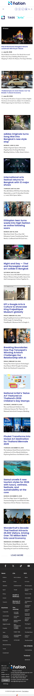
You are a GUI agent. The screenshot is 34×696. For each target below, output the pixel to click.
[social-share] (16, 9)
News (3, 573)
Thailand (27, 656)
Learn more (5, 676)
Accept (6, 680)
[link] (17, 45)
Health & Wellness (16, 596)
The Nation (25, 691)
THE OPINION (28, 646)
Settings (5, 684)
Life (14, 573)
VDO (25, 573)
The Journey (16, 608)
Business (5, 608)
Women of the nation (16, 602)
